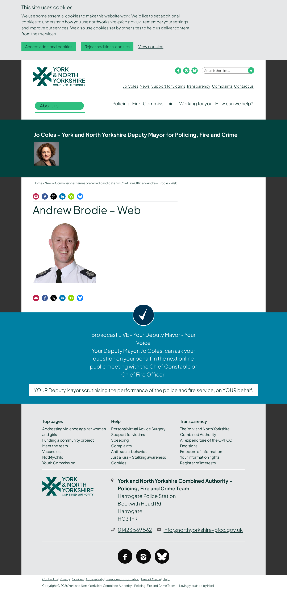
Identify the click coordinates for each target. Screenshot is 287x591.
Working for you (195, 103)
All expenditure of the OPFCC (206, 440)
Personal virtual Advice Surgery (138, 428)
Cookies (118, 462)
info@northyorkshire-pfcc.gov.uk (203, 530)
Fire (136, 103)
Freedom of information (122, 579)
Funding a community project (68, 440)
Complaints (222, 86)
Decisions (188, 445)
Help (166, 579)
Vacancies (51, 451)
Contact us (244, 86)
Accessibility (95, 579)
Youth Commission (58, 462)
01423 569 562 (135, 530)
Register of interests (198, 462)
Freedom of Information (201, 451)
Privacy (65, 579)
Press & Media (151, 579)
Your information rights (200, 457)
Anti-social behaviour (130, 451)
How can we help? (234, 103)
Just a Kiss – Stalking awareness (138, 457)
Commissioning (159, 103)
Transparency (198, 86)
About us (49, 105)
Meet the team (55, 445)
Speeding (120, 440)
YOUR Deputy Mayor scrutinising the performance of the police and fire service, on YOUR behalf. (143, 390)
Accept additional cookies (48, 46)
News (145, 86)
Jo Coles (130, 86)
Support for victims (168, 86)
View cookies (150, 46)
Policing (120, 103)
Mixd (210, 585)
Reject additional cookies (107, 46)
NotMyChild (52, 457)
